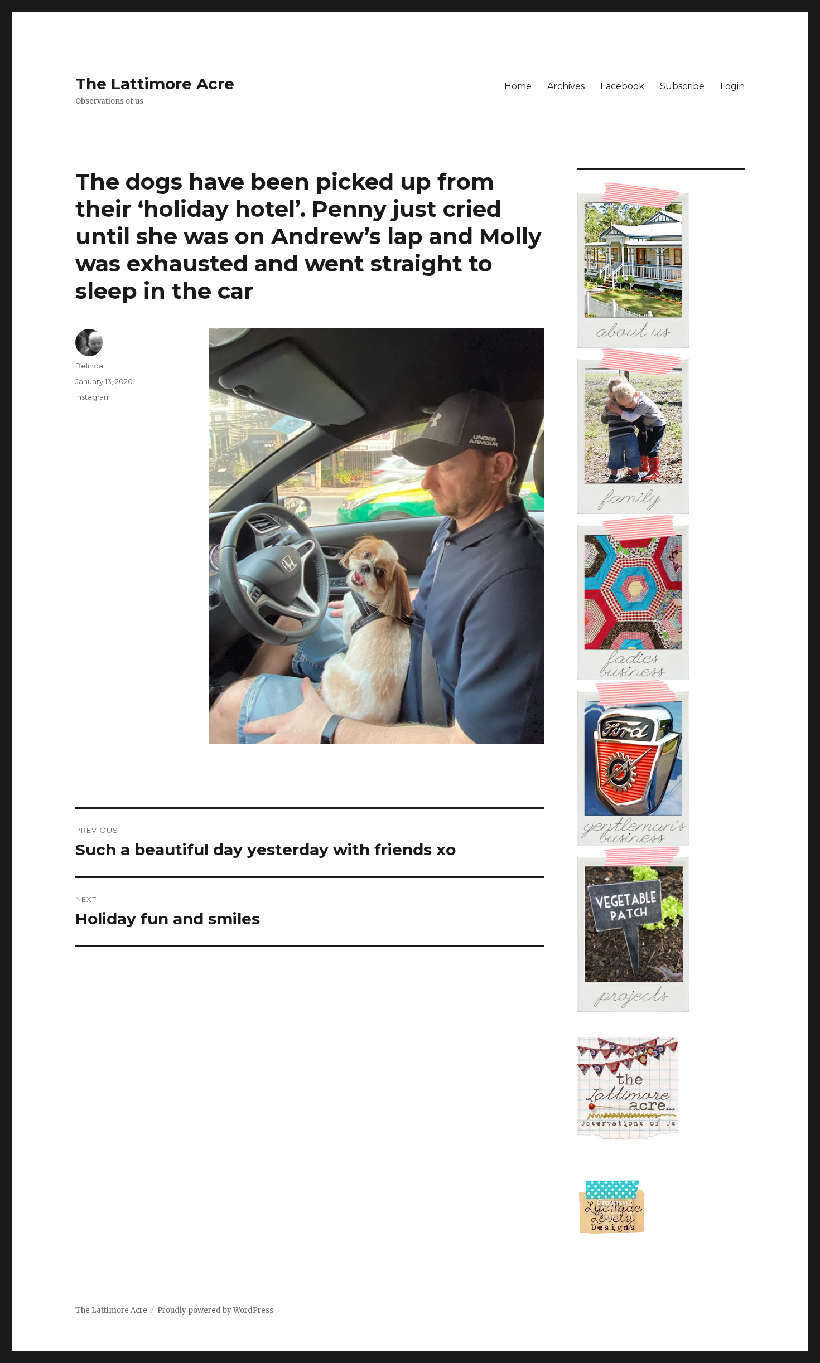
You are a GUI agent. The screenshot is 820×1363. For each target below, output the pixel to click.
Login (732, 86)
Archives (566, 86)
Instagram (93, 396)
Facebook (622, 86)
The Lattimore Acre (154, 83)
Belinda (89, 365)
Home (518, 86)
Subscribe (682, 86)
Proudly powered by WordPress (215, 1310)
